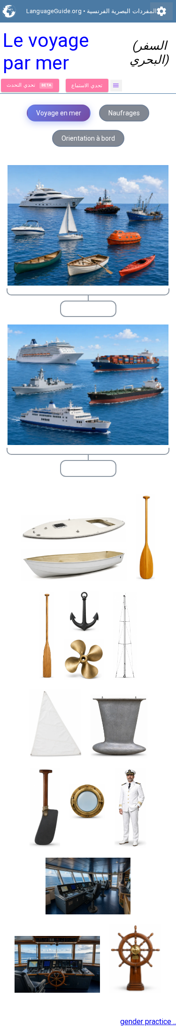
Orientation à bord (88, 138)
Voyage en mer (58, 113)
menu (116, 85)
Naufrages (124, 113)
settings (161, 11)
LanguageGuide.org (54, 11)
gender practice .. (148, 1021)
